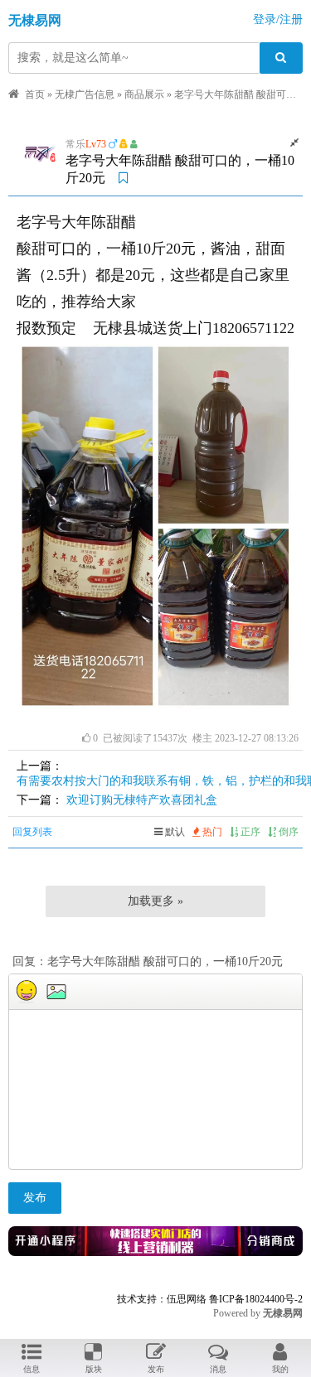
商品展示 (144, 94)
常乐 (75, 144)
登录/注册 (278, 19)
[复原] (294, 142)
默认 (174, 832)
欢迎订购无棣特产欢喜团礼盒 (141, 800)
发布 (34, 1197)
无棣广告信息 (84, 94)
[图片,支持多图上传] (56, 991)
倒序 (287, 832)
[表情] (26, 991)
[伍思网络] (155, 1251)
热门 (211, 832)
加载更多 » (155, 901)
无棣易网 (34, 20)
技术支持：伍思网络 (162, 1299)
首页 (35, 94)
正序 (249, 832)
